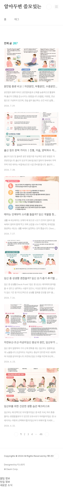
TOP (56, 456)
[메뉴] (56, 6)
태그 (16, 19)
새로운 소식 (6, 485)
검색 (48, 6)
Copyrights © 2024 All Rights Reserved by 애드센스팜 (30, 456)
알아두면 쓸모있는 (22, 6)
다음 (47, 434)
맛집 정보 (5, 481)
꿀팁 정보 (5, 478)
